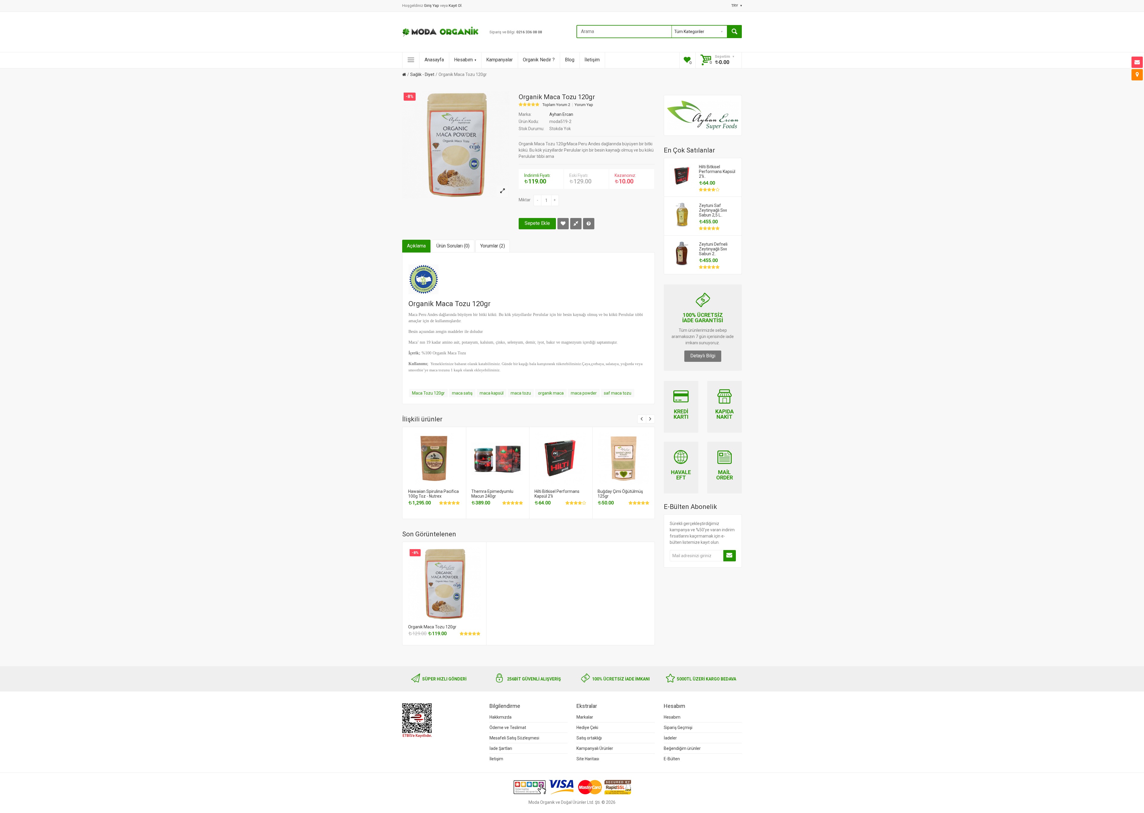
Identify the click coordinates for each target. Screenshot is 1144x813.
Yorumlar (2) (492, 246)
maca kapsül (491, 393)
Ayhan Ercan (561, 114)
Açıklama (416, 246)
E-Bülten (672, 758)
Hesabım (463, 60)
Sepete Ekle (537, 223)
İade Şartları (500, 748)
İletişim (592, 60)
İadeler (670, 738)
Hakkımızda (500, 717)
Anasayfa (434, 60)
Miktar (525, 199)
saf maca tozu (617, 393)
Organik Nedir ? (539, 60)
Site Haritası (587, 758)
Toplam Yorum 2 (556, 105)
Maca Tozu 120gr (428, 393)
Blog (569, 60)
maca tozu (521, 393)
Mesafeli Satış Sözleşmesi (514, 738)
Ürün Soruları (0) (453, 246)
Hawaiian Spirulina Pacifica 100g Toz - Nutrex (433, 494)
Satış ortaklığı (589, 738)
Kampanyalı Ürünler (594, 748)
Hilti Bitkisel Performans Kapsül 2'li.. (717, 171)
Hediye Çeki (587, 727)
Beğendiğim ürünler (682, 748)
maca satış (462, 393)
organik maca (551, 393)
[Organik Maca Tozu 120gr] (502, 191)
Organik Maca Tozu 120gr (463, 74)
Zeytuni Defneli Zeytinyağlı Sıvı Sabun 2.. (713, 249)
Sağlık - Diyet (422, 74)
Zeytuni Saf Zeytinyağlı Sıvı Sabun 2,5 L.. (713, 210)
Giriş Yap (432, 5)
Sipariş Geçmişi (678, 727)
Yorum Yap (584, 105)
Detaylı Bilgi (702, 356)
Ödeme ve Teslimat (507, 727)
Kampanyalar (499, 60)
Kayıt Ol (455, 5)
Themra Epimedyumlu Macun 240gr (492, 494)
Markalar (584, 717)
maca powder (584, 393)
